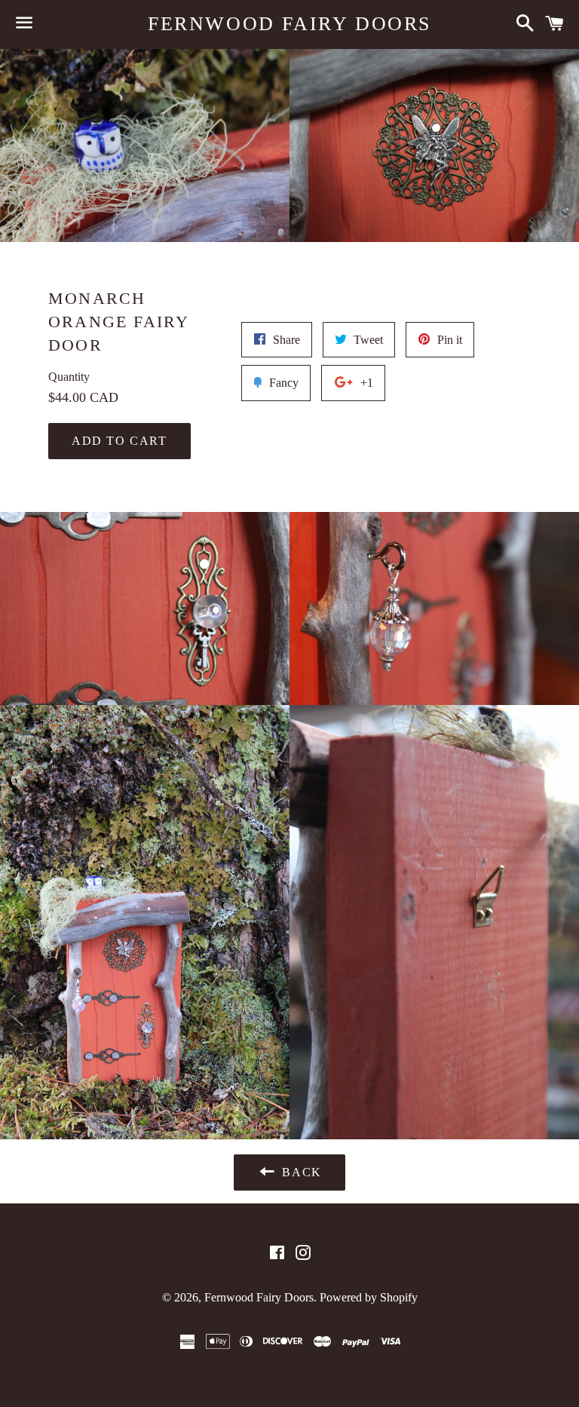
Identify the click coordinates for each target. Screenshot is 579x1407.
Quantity (69, 376)
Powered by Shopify (369, 1297)
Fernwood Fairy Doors (289, 24)
